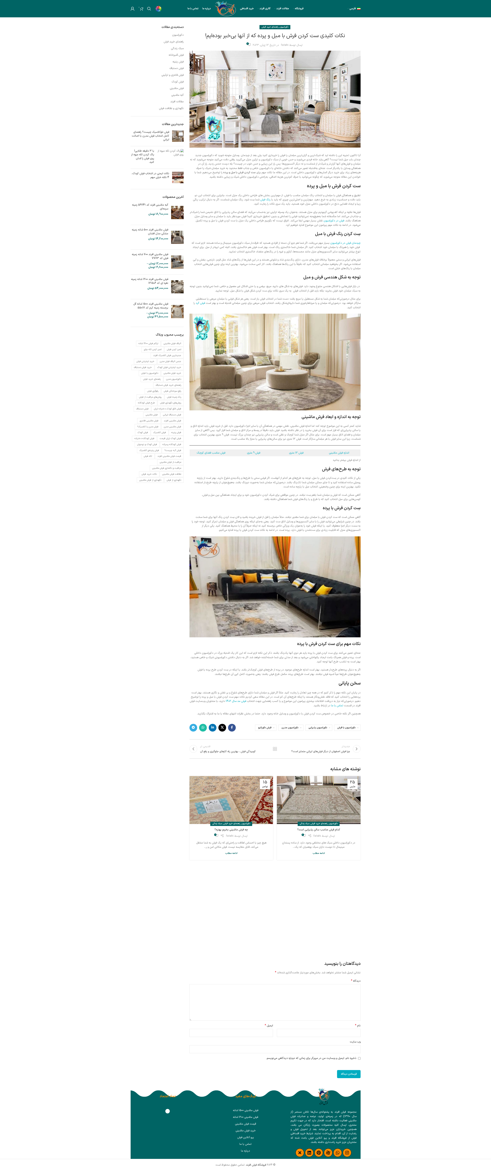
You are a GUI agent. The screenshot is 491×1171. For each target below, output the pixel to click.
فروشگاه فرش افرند (256, 1165)
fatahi (284, 45)
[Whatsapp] (337, 1152)
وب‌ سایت (355, 1042)
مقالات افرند (177, 102)
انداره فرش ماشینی (339, 453)
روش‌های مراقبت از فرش (150, 397)
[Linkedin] (309, 1152)
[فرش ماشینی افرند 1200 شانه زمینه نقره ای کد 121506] (177, 286)
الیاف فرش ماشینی (172, 343)
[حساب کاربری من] (132, 9)
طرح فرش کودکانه (146, 403)
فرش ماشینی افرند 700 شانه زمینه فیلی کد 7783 (150, 256)
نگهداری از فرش (174, 480)
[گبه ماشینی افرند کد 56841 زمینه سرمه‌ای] (177, 212)
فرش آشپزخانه (176, 55)
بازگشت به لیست (275, 749)
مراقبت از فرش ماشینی (170, 462)
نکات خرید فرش (149, 474)
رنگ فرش (265, 200)
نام (357, 1026)
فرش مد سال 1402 (236, 701)
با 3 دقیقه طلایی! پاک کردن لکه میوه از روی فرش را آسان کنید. (142, 156)
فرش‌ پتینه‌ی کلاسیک (149, 450)
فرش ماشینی (177, 88)
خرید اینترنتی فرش (145, 361)
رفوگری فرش (152, 391)
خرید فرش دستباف (143, 367)
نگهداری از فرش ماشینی (150, 480)
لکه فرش (148, 456)
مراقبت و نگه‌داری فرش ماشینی (166, 468)
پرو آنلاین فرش (245, 1137)
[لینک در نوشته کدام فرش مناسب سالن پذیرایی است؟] (318, 800)
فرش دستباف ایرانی (172, 415)
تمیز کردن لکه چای (152, 349)
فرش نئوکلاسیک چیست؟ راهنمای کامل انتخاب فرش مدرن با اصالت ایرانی (150, 136)
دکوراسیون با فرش (346, 727)
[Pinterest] (318, 1152)
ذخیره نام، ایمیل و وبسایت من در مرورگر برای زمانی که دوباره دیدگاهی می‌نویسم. (311, 1058)
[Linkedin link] (212, 728)
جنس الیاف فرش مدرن (170, 361)
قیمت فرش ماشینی (245, 1124)
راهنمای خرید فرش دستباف (168, 385)
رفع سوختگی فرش (172, 391)
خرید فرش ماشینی (172, 373)
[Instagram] (347, 1152)
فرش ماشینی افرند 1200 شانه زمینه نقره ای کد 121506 (149, 281)
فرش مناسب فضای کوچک (211, 453)
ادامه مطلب (319, 853)
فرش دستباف (176, 68)
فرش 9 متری (253, 453)
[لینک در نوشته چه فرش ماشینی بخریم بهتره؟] (231, 800)
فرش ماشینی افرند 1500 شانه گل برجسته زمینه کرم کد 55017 (150, 306)
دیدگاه (356, 981)
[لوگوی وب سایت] (225, 9)
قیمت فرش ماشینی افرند (169, 456)
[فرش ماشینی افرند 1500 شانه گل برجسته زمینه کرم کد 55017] (177, 311)
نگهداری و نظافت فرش (171, 108)
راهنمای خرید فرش (269, 27)
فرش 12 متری (296, 453)
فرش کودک (178, 82)
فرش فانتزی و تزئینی (172, 75)
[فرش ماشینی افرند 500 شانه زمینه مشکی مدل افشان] (177, 237)
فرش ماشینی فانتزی (149, 421)
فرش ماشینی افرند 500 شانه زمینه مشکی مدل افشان (150, 231)
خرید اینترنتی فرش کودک (169, 367)
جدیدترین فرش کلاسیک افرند (167, 355)
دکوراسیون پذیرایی (317, 727)
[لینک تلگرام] (193, 728)
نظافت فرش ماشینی (171, 474)
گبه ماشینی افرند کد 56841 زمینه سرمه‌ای (150, 207)
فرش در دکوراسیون (334, 221)
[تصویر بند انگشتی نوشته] (178, 136)
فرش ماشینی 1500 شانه (245, 1110)
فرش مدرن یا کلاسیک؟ (147, 426)
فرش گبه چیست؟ (172, 450)
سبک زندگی (304, 823)
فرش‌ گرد (200, 303)
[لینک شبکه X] (222, 728)
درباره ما (245, 1151)
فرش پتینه (178, 62)
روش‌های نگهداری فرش (170, 403)
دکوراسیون (284, 27)
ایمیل (269, 1026)
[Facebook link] (232, 728)
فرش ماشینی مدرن (172, 426)
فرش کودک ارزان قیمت (170, 438)
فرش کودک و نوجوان (147, 444)
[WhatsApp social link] (203, 728)
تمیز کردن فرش (174, 349)
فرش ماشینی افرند (172, 421)
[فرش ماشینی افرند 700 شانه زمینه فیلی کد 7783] (177, 262)
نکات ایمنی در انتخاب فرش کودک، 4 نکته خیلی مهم (150, 175)
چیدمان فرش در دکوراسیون (345, 243)
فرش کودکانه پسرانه (171, 444)
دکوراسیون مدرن (289, 727)
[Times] (300, 1152)
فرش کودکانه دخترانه (144, 438)
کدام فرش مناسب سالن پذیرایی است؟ (318, 830)
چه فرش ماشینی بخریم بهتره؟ (231, 830)
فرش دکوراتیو (264, 727)
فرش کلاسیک (159, 432)
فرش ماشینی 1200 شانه (245, 1117)
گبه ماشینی (177, 95)
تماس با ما (337, 706)
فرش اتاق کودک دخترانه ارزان (167, 409)
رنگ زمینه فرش (174, 397)
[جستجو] (149, 9)
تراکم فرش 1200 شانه (148, 343)
